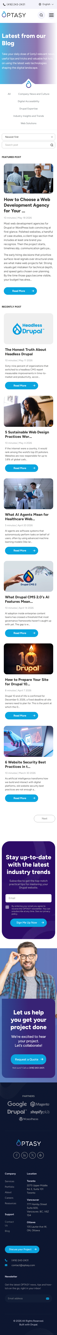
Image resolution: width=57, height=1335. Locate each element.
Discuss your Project (20, 1249)
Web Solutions (28, 123)
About (8, 1192)
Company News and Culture (33, 93)
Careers (9, 1197)
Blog (7, 1231)
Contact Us (9, 1223)
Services (9, 1181)
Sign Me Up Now (26, 922)
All (9, 93)
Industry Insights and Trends (28, 115)
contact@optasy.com (23, 1265)
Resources (10, 1203)
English (46, 4)
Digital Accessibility (28, 101)
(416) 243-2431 (16, 4)
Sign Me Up (47, 1298)
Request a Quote (26, 1059)
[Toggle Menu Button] (51, 15)
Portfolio (9, 1186)
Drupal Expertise (28, 108)
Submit (52, 145)
